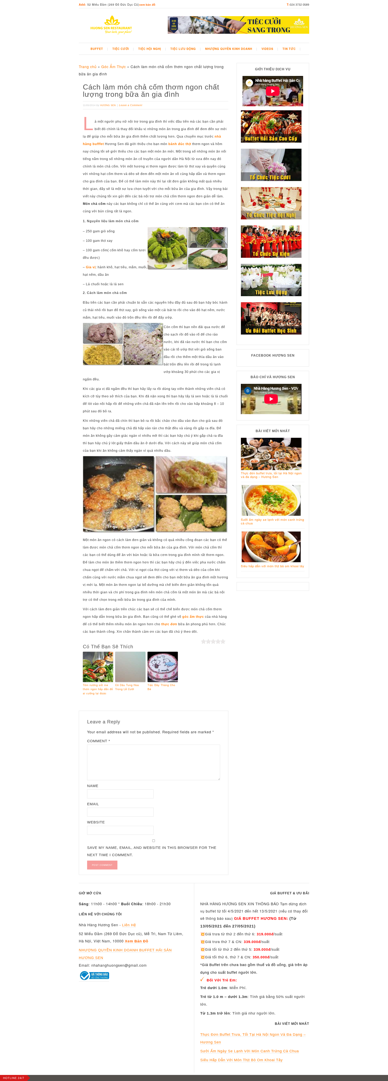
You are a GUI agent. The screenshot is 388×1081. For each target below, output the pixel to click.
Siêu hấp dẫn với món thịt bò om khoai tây (272, 566)
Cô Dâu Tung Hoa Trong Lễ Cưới (127, 687)
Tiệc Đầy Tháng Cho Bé (161, 687)
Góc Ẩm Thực (113, 66)
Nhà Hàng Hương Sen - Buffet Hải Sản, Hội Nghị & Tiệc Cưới (111, 25)
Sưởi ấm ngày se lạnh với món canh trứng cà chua (272, 521)
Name (92, 786)
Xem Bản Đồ (147, 4)
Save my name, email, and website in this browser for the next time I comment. (151, 851)
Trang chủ (88, 66)
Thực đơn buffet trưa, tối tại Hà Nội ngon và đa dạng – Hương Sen (271, 475)
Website (96, 822)
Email (93, 804)
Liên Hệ (129, 925)
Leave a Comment (130, 105)
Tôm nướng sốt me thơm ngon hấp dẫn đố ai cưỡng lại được (98, 689)
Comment (98, 741)
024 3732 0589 (299, 4)
